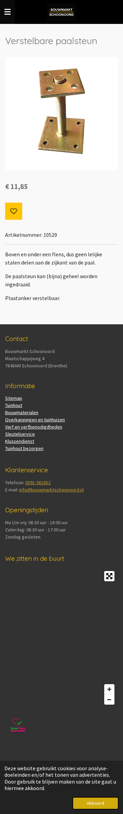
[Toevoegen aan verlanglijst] (13, 211)
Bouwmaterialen (21, 412)
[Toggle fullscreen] (109, 576)
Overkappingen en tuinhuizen (35, 420)
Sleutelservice (20, 434)
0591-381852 (38, 482)
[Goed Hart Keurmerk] (18, 737)
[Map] (61, 638)
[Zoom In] (109, 689)
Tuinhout (13, 405)
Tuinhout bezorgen (24, 448)
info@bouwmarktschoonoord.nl (51, 490)
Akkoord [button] (95, 803)
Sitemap (13, 398)
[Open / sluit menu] (7, 12)
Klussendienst (19, 441)
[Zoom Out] (109, 699)
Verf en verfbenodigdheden (33, 427)
